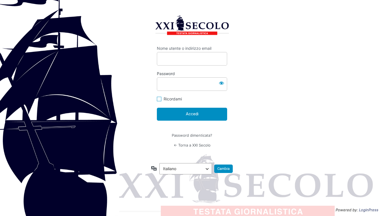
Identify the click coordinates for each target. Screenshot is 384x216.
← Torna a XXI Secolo (192, 145)
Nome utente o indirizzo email (184, 48)
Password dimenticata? (192, 135)
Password (166, 73)
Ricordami (173, 98)
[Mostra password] (221, 83)
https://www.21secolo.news (192, 27)
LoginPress (368, 210)
